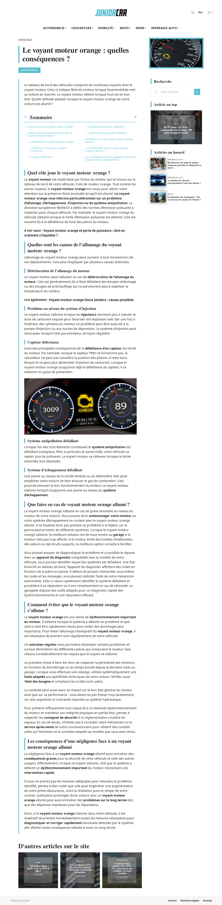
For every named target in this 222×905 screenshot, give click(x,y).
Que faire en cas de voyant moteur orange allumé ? (109, 140)
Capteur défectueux (42, 157)
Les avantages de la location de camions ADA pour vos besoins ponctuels (80, 868)
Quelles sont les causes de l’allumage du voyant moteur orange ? (50, 134)
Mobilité (80, 861)
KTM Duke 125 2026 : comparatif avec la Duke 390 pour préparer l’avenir (176, 129)
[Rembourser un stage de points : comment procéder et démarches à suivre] (158, 164)
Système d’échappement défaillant (108, 132)
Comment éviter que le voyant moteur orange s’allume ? (106, 149)
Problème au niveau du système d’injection (49, 149)
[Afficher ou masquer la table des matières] (94, 117)
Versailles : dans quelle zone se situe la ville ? (38, 868)
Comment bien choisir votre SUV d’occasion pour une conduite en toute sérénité (122, 868)
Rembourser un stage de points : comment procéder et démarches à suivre (184, 165)
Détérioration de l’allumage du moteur (52, 141)
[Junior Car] (111, 12)
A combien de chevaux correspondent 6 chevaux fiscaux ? (184, 182)
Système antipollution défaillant (106, 126)
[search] (192, 12)
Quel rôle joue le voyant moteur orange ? (51, 126)
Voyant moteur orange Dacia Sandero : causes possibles (91, 300)
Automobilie (29, 70)
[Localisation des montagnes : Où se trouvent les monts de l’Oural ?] (158, 197)
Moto (176, 124)
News (38, 863)
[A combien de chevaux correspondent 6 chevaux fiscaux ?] (158, 180)
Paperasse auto (175, 160)
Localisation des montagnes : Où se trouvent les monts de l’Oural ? (184, 198)
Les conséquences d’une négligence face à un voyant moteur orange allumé (110, 158)
